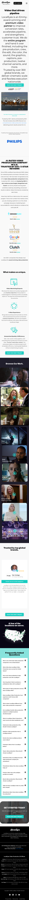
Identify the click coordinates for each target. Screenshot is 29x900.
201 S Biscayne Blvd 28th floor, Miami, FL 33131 (16, 877)
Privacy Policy (8, 898)
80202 (26, 872)
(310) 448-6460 (19, 848)
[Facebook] (9, 894)
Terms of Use (15, 898)
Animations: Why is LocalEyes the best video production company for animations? (13, 759)
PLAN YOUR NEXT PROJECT (14, 85)
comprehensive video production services (14, 123)
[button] (14, 661)
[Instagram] (16, 894)
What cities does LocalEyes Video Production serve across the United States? (12, 669)
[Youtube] (19, 894)
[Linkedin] (12, 894)
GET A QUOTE (17, 3)
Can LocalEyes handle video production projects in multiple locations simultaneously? (13, 711)
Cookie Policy (22, 898)
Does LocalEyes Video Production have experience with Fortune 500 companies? (13, 697)
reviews (18, 219)
